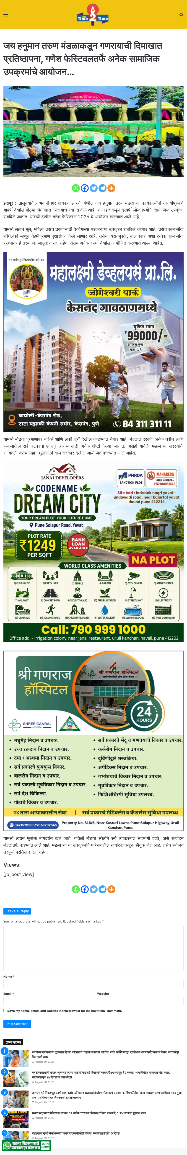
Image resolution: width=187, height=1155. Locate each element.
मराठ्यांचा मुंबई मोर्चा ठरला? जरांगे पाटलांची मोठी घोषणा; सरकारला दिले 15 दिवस (75, 1133)
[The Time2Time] (93, 14)
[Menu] (5, 16)
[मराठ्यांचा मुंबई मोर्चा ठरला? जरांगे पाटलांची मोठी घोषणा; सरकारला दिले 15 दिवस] (16, 1139)
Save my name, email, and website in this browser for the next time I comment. (64, 1011)
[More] (111, 188)
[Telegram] (102, 188)
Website (103, 993)
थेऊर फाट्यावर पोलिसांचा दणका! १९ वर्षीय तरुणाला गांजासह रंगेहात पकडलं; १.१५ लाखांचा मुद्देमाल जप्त (89, 1113)
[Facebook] (85, 188)
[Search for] (181, 16)
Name (8, 976)
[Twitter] (94, 188)
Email (8, 993)
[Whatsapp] (76, 188)
